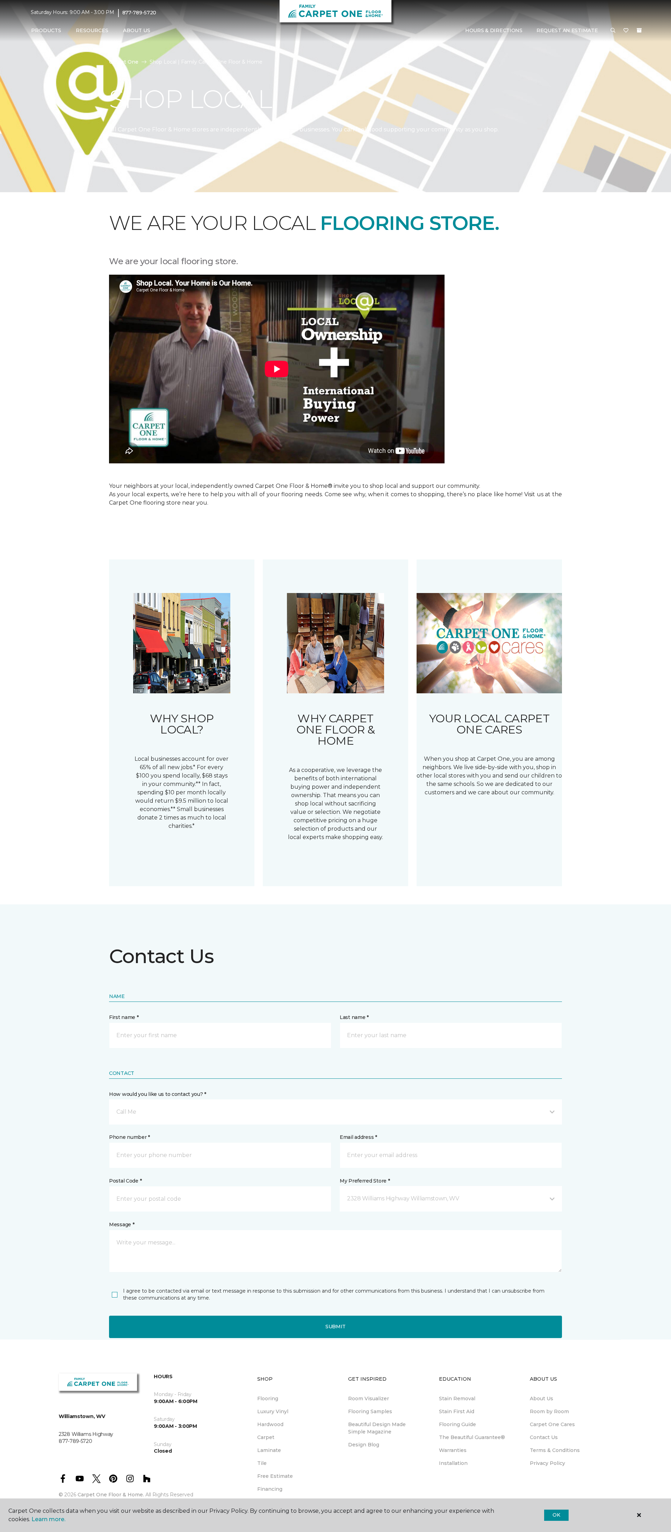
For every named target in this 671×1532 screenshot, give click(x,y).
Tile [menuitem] (262, 1463)
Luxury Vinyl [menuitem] (272, 1411)
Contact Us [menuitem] (544, 1437)
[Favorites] (626, 30)
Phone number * (129, 1137)
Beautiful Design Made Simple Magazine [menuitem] (377, 1428)
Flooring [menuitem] (267, 1398)
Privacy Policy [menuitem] (547, 1463)
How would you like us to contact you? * (157, 1094)
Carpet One (123, 62)
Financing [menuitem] (269, 1489)
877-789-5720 (139, 12)
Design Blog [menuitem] (363, 1444)
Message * (121, 1224)
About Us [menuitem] (541, 1398)
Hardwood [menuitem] (270, 1424)
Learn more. (48, 1519)
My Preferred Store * (365, 1180)
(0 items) (639, 30)
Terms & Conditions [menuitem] (555, 1450)
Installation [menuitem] (453, 1463)
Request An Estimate (567, 30)
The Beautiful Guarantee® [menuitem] (472, 1437)
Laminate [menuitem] (269, 1450)
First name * (124, 1017)
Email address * (358, 1137)
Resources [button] (92, 30)
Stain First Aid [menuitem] (456, 1411)
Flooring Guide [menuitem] (457, 1424)
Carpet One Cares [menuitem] (552, 1424)
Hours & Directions (493, 30)
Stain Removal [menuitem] (457, 1398)
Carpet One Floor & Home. (111, 1494)
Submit (335, 1326)
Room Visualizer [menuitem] (368, 1398)
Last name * (354, 1017)
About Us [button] (136, 30)
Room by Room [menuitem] (549, 1411)
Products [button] (46, 30)
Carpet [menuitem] (265, 1437)
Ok (556, 1515)
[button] (613, 30)
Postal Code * (125, 1180)
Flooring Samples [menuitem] (370, 1411)
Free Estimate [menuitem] (275, 1476)
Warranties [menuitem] (453, 1450)
